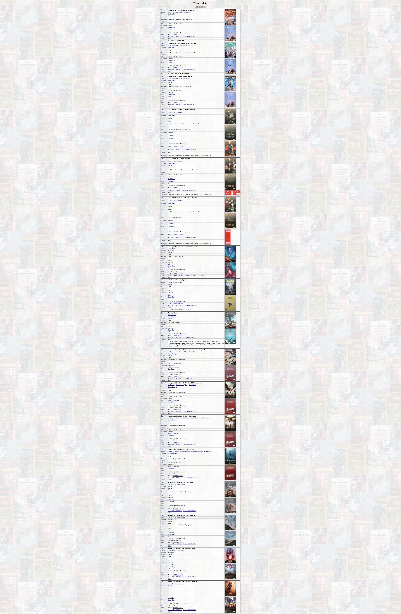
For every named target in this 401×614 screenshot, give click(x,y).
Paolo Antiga (198, 418)
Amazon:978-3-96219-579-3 (175, 190)
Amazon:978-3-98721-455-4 (175, 411)
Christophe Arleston (185, 12)
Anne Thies (171, 250)
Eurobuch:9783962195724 (189, 104)
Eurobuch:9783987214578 (189, 478)
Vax (186, 352)
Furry (169, 138)
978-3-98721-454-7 (178, 376)
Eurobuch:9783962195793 (189, 190)
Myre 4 (170, 598)
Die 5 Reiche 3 (171, 223)
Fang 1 (169, 295)
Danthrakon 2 (171, 94)
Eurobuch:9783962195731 (189, 69)
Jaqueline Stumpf (172, 486)
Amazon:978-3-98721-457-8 (175, 478)
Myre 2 (170, 532)
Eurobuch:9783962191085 (189, 610)
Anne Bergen (171, 552)
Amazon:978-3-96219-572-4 (175, 104)
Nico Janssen (181, 550)
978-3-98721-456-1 (178, 443)
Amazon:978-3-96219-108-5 (175, 610)
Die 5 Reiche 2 (171, 179)
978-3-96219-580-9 (178, 234)
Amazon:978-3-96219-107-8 (175, 577)
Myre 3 (170, 565)
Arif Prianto (206, 418)
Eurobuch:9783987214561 (189, 444)
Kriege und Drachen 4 (173, 466)
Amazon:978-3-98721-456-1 (175, 444)
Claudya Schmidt (172, 248)
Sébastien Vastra (172, 315)
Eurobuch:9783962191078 (189, 577)
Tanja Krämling (172, 317)
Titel (162, 10)
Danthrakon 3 (171, 60)
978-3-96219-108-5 (178, 608)
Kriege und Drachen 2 (173, 400)
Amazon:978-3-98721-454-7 (175, 378)
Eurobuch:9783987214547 (189, 378)
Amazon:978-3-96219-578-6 (175, 149)
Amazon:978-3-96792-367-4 (175, 337)
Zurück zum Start (200, 6)
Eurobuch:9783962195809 (189, 237)
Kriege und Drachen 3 (173, 433)
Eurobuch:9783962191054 (189, 511)
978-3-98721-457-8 (178, 476)
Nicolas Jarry (171, 352)
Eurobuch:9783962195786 (189, 149)
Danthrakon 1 (171, 27)
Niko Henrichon (178, 282)
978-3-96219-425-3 (178, 273)
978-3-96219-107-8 (178, 575)
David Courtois (180, 352)
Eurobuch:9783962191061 (189, 544)
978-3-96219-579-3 (178, 188)
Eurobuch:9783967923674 (189, 337)
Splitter (169, 38)
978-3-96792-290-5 (178, 303)
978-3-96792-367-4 (178, 335)
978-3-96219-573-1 (178, 68)
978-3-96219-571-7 (178, 34)
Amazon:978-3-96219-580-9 (175, 237)
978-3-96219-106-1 (178, 542)
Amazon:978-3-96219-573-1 (175, 69)
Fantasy (170, 29)
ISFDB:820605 (200, 275)
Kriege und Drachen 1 (173, 367)
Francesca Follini (189, 418)
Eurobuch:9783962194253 (189, 275)
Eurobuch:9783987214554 (189, 411)
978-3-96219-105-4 (178, 509)
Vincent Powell (192, 352)
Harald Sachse (171, 14)
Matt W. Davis (181, 484)
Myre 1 (170, 499)
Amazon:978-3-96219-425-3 (175, 275)
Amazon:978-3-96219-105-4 (175, 511)
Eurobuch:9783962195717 (189, 36)
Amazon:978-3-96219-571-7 (175, 36)
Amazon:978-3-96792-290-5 (175, 305)
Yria (169, 264)
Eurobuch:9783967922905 (189, 305)
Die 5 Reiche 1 (171, 135)
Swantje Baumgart (172, 354)
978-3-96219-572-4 (178, 102)
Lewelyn (170, 112)
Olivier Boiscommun (173, 12)
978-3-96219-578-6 (178, 146)
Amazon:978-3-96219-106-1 (175, 544)
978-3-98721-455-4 (178, 409)
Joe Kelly (170, 282)
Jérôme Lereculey (178, 112)
